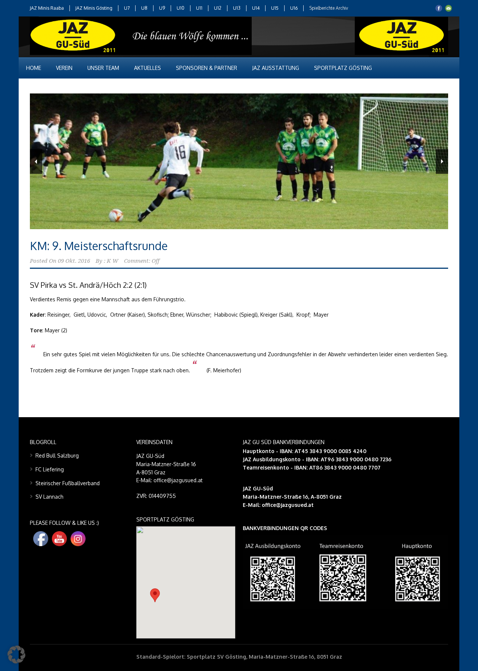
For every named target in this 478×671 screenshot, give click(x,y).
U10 (180, 8)
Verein (64, 68)
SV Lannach (49, 496)
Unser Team (103, 68)
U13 (236, 8)
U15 (275, 8)
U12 (217, 8)
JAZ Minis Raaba (47, 8)
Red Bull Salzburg (57, 455)
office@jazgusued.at (288, 505)
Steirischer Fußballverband (67, 483)
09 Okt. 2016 (74, 261)
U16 (294, 8)
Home (33, 68)
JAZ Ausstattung (275, 68)
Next (442, 161)
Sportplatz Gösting (343, 68)
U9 (162, 8)
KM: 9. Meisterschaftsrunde (99, 245)
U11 (199, 8)
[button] (155, 595)
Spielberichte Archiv (328, 8)
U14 (256, 8)
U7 (127, 8)
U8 (144, 8)
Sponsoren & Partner (206, 68)
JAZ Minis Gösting (93, 8)
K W (112, 261)
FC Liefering (49, 469)
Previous (36, 161)
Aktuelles (147, 68)
